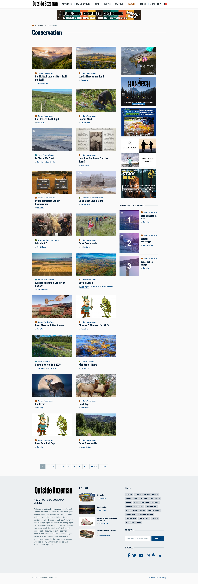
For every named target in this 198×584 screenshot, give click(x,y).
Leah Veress (41, 368)
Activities (84, 361)
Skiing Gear (130, 522)
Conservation (48, 73)
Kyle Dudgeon (85, 123)
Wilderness (47, 361)
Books (136, 498)
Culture (43, 25)
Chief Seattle (85, 165)
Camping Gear (151, 506)
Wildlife (142, 510)
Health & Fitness (154, 510)
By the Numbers (49, 198)
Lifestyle (129, 494)
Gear (135, 510)
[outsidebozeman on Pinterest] (153, 555)
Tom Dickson (41, 247)
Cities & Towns (48, 155)
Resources (85, 198)
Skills (136, 502)
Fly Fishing (145, 502)
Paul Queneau (85, 204)
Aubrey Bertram (86, 447)
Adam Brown (103, 510)
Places (40, 155)
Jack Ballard (84, 407)
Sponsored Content (96, 198)
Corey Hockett (148, 245)
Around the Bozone (142, 494)
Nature (128, 498)
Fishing (91, 361)
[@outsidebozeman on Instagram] (148, 555)
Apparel (155, 494)
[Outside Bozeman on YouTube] (141, 555)
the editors (84, 80)
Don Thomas (41, 123)
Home (37, 25)
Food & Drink (131, 514)
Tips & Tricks (144, 518)
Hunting (129, 506)
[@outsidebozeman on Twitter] (134, 555)
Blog (139, 522)
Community (138, 506)
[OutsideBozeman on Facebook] (129, 555)
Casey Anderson (42, 83)
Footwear (155, 502)
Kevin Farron (41, 329)
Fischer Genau (85, 247)
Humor (128, 502)
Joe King (40, 407)
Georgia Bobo (50, 162)
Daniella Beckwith (42, 289)
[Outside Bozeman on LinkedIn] (159, 555)
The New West (49, 322)
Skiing (128, 510)
